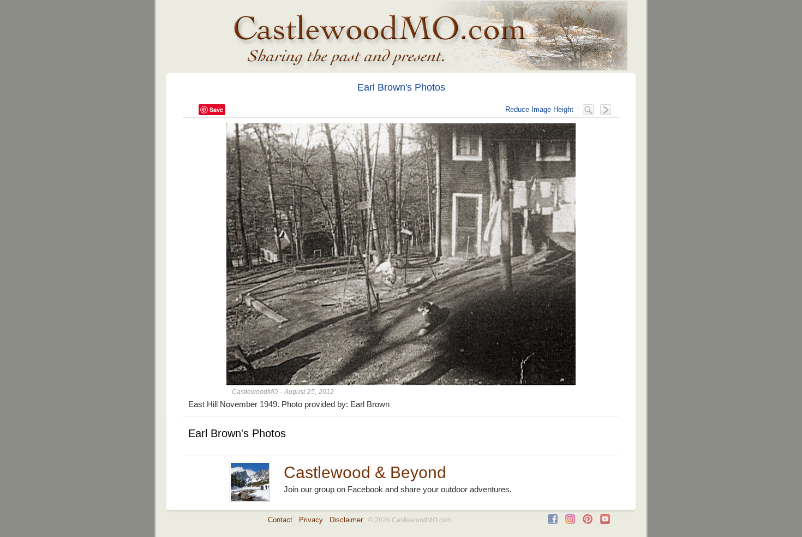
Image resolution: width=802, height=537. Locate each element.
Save (216, 109)
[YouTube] (605, 521)
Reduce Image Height (539, 109)
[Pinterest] (587, 521)
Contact (280, 520)
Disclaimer (346, 520)
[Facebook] (552, 521)
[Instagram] (570, 521)
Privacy (311, 520)
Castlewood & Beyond (365, 472)
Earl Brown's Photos (401, 87)
